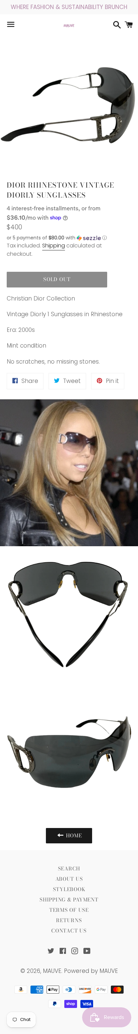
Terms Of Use (69, 910)
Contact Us (69, 931)
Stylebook (69, 889)
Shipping (53, 245)
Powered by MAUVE (91, 971)
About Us (69, 879)
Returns (69, 920)
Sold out (57, 279)
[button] (57, 237)
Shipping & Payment (69, 899)
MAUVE (52, 971)
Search (69, 868)
